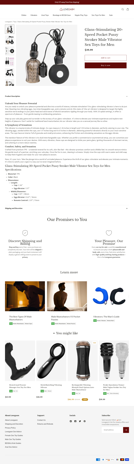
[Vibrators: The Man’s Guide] (72, 303)
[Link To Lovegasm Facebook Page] (75, 421)
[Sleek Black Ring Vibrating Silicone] (51, 361)
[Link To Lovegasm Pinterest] (84, 421)
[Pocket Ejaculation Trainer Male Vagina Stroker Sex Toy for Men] (114, 361)
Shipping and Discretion (13, 208)
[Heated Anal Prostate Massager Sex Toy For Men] (20, 361)
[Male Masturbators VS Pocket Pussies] (30, 304)
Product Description (12, 96)
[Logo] (67, 9)
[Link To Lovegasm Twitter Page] (80, 421)
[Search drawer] (122, 9)
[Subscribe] (126, 430)
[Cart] (127, 9)
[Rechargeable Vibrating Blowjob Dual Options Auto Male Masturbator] (83, 361)
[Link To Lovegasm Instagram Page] (70, 421)
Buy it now (105, 65)
